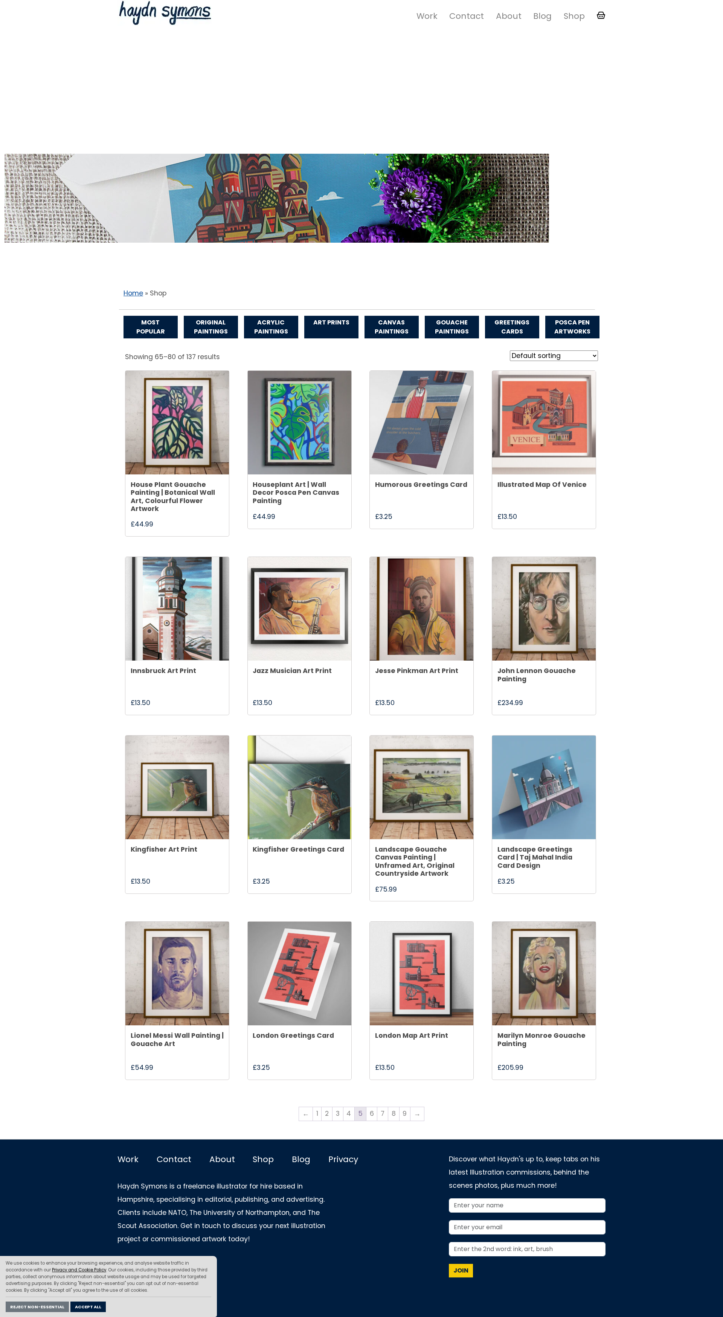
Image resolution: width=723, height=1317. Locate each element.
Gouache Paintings (452, 327)
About (509, 16)
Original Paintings (211, 327)
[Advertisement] (361, 91)
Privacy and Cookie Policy (79, 1270)
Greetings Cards (511, 327)
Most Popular (150, 327)
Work (427, 16)
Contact (466, 16)
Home (133, 293)
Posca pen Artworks (572, 327)
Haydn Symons (164, 13)
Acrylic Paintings (271, 327)
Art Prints (331, 322)
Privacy (343, 1159)
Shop (574, 16)
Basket (601, 15)
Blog (542, 16)
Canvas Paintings (392, 327)
